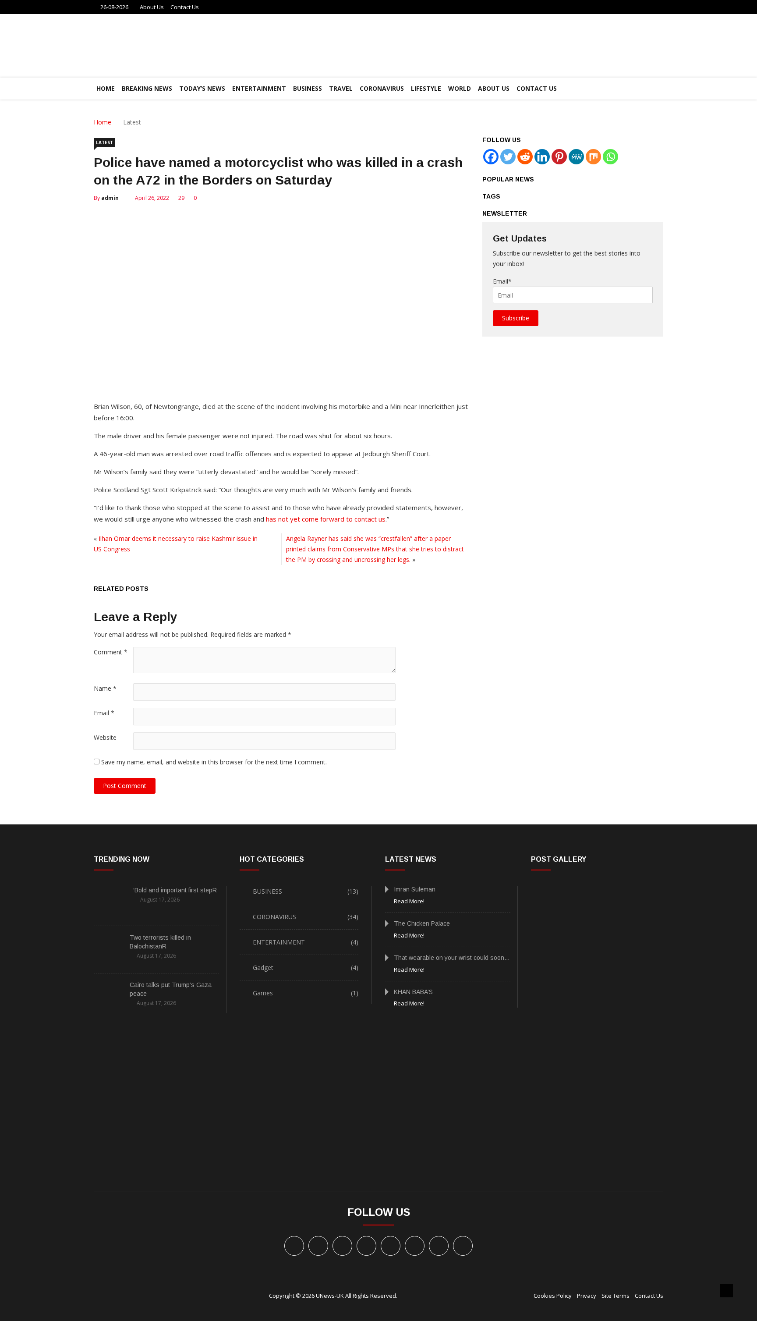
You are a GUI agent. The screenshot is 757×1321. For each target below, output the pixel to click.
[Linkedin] (542, 156)
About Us (152, 7)
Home (102, 122)
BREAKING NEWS (147, 88)
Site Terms (615, 1296)
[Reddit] (525, 156)
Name (105, 688)
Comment (110, 652)
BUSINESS (307, 88)
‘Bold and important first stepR (175, 890)
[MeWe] (576, 156)
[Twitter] (508, 156)
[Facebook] (491, 156)
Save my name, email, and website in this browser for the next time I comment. (214, 762)
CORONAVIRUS (382, 88)
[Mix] (593, 156)
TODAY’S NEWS (202, 88)
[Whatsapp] (610, 156)
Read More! (409, 901)
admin (110, 198)
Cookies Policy (553, 1296)
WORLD (459, 88)
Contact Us (184, 7)
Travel (341, 88)
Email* (502, 281)
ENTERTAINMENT (259, 88)
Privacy (586, 1296)
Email (104, 713)
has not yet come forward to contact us (326, 519)
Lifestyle (426, 88)
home (105, 88)
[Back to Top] (726, 1290)
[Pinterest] (559, 156)
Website (105, 737)
